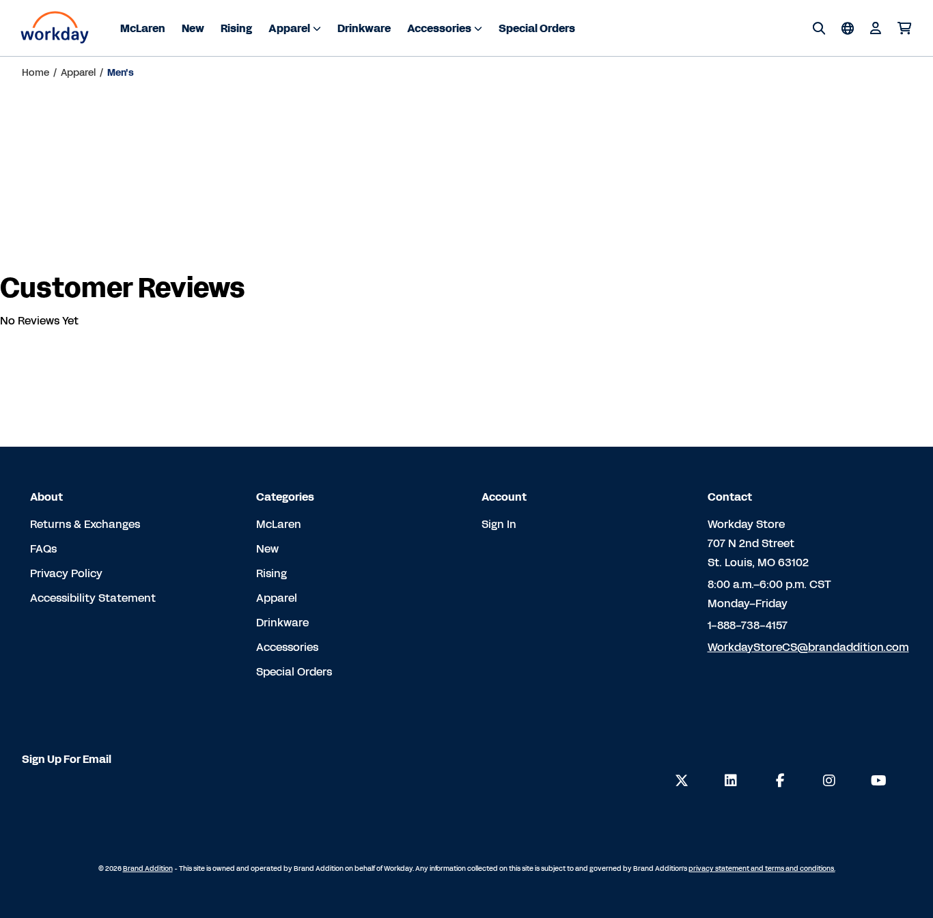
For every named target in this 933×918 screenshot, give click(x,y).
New (193, 28)
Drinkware (364, 28)
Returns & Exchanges (85, 524)
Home (35, 72)
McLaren (142, 28)
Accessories (439, 28)
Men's (120, 72)
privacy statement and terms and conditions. (761, 869)
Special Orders (537, 28)
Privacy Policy (66, 573)
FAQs (43, 549)
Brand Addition (148, 869)
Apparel (289, 28)
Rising (236, 28)
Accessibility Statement (93, 598)
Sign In (499, 524)
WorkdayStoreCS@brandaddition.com (808, 647)
